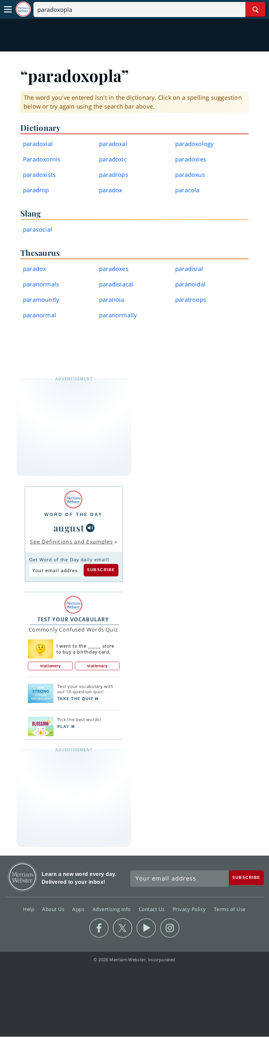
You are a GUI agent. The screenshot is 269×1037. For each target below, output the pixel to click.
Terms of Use (230, 909)
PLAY (63, 726)
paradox (110, 190)
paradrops (113, 174)
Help (29, 909)
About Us (54, 909)
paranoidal (190, 284)
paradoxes (114, 269)
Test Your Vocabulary (73, 619)
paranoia (111, 299)
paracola (187, 190)
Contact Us (152, 909)
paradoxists (39, 174)
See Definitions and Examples (71, 541)
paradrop (36, 190)
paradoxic (113, 159)
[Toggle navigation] (8, 9)
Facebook (99, 928)
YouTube (146, 928)
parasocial (37, 229)
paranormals (41, 284)
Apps (79, 909)
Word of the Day (73, 514)
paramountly (41, 299)
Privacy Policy (190, 909)
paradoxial (38, 144)
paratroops (190, 299)
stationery (50, 666)
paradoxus (190, 174)
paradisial (189, 269)
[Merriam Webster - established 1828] (23, 9)
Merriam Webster (22, 876)
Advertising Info (113, 909)
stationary (97, 666)
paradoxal (113, 144)
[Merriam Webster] (73, 499)
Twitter (122, 928)
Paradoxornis (41, 159)
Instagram (169, 928)
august (69, 528)
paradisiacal (116, 284)
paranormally (118, 315)
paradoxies (190, 159)
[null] (90, 528)
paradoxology (194, 144)
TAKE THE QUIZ (75, 698)
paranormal (39, 315)
